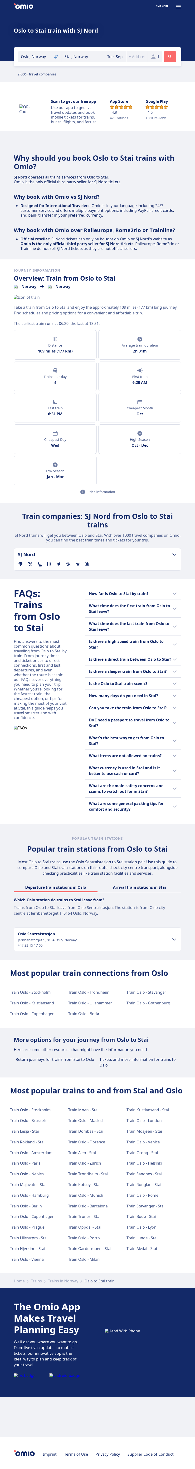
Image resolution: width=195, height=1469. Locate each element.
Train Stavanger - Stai (146, 1206)
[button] (115, 56)
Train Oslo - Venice (143, 1142)
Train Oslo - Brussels (28, 1120)
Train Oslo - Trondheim (88, 992)
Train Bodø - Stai (141, 1216)
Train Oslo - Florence (86, 1142)
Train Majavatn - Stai (28, 1184)
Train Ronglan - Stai (144, 1184)
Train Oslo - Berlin (26, 1206)
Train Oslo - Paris (25, 1163)
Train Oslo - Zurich (84, 1163)
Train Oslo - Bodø (83, 1013)
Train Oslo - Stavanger (146, 992)
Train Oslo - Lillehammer (90, 1003)
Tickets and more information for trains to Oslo (137, 1062)
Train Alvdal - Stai (142, 1248)
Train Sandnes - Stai (144, 1173)
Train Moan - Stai (83, 1109)
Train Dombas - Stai (85, 1131)
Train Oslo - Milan (84, 1259)
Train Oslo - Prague (27, 1227)
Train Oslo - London (144, 1120)
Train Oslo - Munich (85, 1195)
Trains (36, 1281)
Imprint (50, 1454)
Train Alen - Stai (82, 1152)
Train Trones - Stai (84, 1216)
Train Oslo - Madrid (85, 1120)
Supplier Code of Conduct (150, 1454)
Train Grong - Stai (142, 1152)
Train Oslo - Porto (84, 1238)
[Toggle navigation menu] (178, 7)
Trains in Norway (63, 1281)
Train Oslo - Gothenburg (148, 1003)
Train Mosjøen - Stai (144, 1131)
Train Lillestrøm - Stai (29, 1238)
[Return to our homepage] (23, 7)
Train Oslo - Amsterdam (31, 1152)
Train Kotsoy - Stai (84, 1184)
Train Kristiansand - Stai (148, 1109)
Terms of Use (76, 1454)
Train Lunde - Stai (142, 1238)
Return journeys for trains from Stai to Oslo (55, 1059)
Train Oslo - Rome (142, 1195)
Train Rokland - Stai (27, 1142)
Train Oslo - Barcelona (88, 1206)
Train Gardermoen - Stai (89, 1248)
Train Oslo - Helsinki (144, 1163)
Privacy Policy (108, 1454)
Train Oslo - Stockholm (30, 992)
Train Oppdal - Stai (84, 1227)
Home (19, 1281)
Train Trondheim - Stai (88, 1173)
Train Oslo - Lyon (141, 1227)
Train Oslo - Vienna (27, 1259)
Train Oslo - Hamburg (29, 1195)
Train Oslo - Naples (27, 1173)
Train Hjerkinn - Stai (27, 1248)
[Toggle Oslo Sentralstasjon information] (174, 939)
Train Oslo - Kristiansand (32, 1003)
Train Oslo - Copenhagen (32, 1013)
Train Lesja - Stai (24, 1131)
